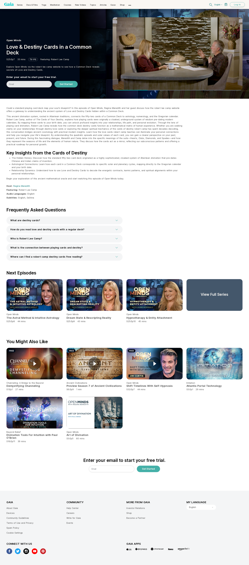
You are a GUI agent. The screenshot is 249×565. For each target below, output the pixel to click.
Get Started (66, 84)
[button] (64, 220)
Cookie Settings (14, 532)
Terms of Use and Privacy (19, 523)
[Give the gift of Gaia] (225, 4)
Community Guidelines (17, 518)
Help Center (73, 508)
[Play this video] (34, 363)
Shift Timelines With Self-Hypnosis (149, 385)
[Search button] (211, 4)
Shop (129, 513)
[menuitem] (20, 4)
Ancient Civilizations (77, 383)
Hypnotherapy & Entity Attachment (149, 317)
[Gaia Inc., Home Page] (9, 4)
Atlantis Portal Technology (204, 385)
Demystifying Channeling (23, 385)
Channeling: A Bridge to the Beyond (25, 383)
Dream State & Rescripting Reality (89, 317)
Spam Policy (12, 528)
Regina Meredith (21, 186)
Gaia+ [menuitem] (113, 5)
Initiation (190, 383)
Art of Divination (77, 435)
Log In (237, 4)
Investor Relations (135, 508)
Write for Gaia (74, 518)
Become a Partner (135, 518)
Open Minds (13, 40)
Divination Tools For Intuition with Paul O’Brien (31, 436)
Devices (10, 513)
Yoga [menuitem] (44, 5)
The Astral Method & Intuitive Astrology (32, 317)
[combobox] (201, 507)
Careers (71, 513)
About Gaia (12, 508)
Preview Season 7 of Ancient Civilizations (94, 385)
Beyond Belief (13, 432)
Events (70, 523)
